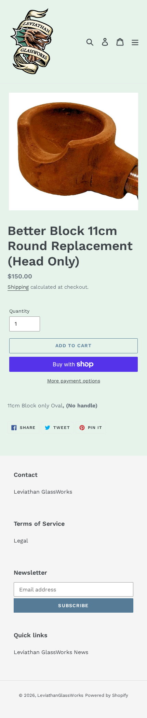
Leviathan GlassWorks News (51, 652)
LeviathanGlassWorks (60, 695)
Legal (21, 540)
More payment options (73, 380)
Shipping (18, 287)
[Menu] (135, 42)
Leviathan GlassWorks (43, 491)
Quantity (19, 311)
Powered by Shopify (106, 695)
